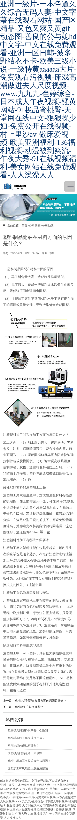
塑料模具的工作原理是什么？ (26, 738)
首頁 (24, 225)
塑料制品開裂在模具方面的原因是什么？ (40, 700)
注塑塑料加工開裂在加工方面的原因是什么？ (36, 434)
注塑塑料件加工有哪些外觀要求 (26, 540)
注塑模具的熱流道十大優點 (25, 753)
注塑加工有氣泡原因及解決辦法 (26, 592)
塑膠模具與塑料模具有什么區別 (28, 730)
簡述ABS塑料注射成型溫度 (23, 645)
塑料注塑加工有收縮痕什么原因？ (29, 760)
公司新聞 (34, 225)
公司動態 (48, 225)
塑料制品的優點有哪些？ (23, 745)
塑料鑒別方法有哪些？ (29, 706)
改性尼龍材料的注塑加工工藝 (24, 487)
